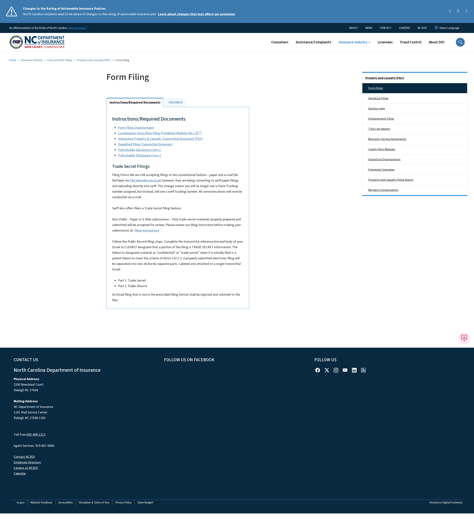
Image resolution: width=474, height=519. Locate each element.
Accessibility (65, 502)
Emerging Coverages (381, 170)
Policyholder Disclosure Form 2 (139, 155)
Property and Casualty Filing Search (390, 180)
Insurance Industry (32, 60)
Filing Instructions (146, 230)
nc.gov (20, 502)
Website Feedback (41, 502)
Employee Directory (27, 462)
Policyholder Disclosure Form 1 (139, 150)
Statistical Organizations (384, 159)
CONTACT (386, 28)
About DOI (436, 42)
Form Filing (375, 88)
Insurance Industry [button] (353, 42)
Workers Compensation (383, 190)
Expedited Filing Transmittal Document (145, 144)
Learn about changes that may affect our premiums (196, 14)
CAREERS (404, 28)
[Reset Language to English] (436, 28)
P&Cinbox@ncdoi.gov (144, 180)
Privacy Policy (123, 502)
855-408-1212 (35, 434)
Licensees (385, 42)
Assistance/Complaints (313, 42)
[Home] (37, 37)
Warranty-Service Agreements (387, 139)
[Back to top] (464, 338)
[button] (460, 42)
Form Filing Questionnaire (136, 127)
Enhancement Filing (381, 119)
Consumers (279, 42)
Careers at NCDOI (26, 468)
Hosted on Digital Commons (446, 502)
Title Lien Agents (379, 129)
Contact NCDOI (24, 457)
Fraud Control (410, 42)
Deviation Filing (378, 98)
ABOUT (353, 28)
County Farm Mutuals (381, 149)
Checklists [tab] (175, 102)
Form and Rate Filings (60, 60)
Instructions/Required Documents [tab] (135, 102)
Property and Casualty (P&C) (94, 60)
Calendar (20, 473)
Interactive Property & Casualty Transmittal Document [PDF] (160, 139)
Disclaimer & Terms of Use (94, 502)
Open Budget (145, 502)
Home (12, 60)
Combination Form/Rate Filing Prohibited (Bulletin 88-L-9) (158, 133)
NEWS (368, 28)
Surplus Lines (376, 109)
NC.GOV (422, 28)
